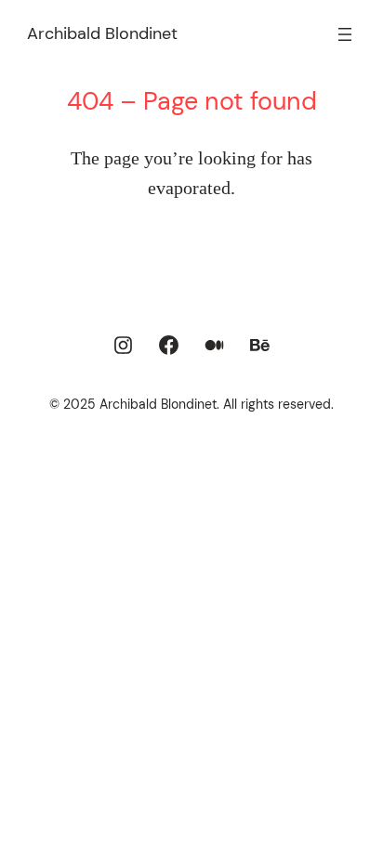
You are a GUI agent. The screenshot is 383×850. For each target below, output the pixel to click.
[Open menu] (345, 34)
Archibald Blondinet (102, 33)
